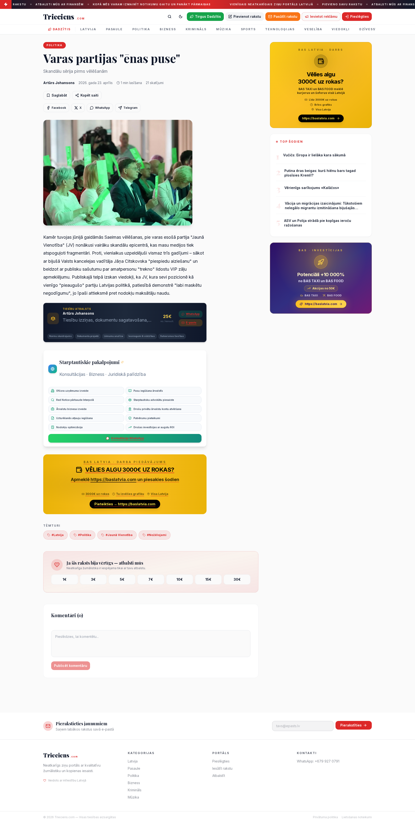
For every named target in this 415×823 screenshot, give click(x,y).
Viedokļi (340, 29)
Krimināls (196, 29)
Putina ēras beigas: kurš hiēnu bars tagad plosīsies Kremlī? (320, 173)
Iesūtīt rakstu (222, 768)
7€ (150, 579)
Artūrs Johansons (59, 83)
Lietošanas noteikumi (357, 817)
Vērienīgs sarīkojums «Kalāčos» (311, 188)
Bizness (168, 29)
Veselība (313, 29)
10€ (180, 579)
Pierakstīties (351, 725)
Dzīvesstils (371, 29)
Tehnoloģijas (280, 29)
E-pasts (191, 322)
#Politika (84, 535)
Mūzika (223, 29)
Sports (248, 29)
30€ (237, 579)
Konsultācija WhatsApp (127, 438)
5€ (122, 579)
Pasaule (114, 29)
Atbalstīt (218, 776)
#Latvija (58, 535)
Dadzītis (61, 29)
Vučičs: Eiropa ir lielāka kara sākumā (314, 155)
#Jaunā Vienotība (119, 535)
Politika (141, 29)
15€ (208, 579)
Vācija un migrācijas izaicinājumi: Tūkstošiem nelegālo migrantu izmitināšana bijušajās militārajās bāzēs (323, 205)
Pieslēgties (359, 16)
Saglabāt (59, 95)
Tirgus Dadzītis (208, 16)
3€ (93, 579)
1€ (65, 579)
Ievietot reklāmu (323, 16)
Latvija (88, 29)
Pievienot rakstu (247, 16)
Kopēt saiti (89, 95)
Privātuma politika (325, 817)
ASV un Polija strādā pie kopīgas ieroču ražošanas (317, 223)
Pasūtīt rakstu (285, 16)
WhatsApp (193, 314)
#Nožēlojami (156, 535)
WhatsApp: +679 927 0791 (318, 761)
